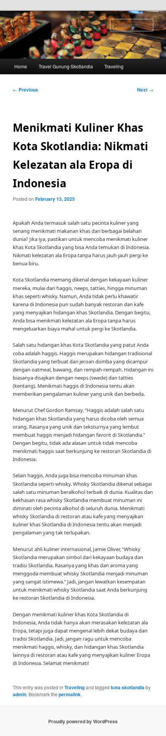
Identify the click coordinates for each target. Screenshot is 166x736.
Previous (25, 89)
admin (19, 694)
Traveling (114, 66)
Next (145, 89)
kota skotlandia (127, 687)
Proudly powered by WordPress (83, 721)
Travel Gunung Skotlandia (66, 66)
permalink (70, 694)
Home (20, 66)
